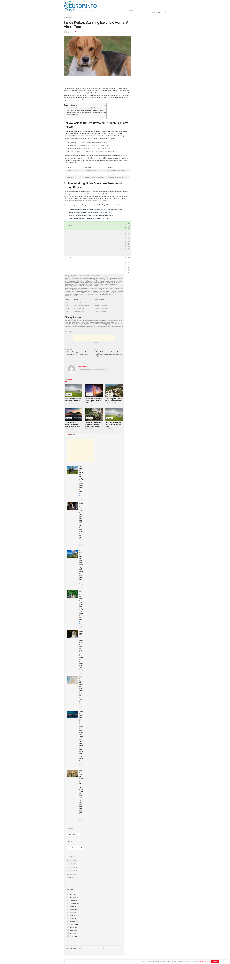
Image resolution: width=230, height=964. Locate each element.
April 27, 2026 (82, 32)
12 (76, 867)
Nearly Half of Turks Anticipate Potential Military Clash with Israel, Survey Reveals (81, 522)
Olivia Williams (74, 924)
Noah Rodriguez (74, 921)
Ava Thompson (74, 897)
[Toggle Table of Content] (104, 105)
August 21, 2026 (90, 428)
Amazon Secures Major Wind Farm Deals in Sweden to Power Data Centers (81, 606)
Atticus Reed (72, 32)
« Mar (68, 883)
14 (69, 870)
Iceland (70, 17)
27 (68, 877)
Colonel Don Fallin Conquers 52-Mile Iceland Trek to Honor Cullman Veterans (93, 424)
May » (72, 883)
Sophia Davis (73, 930)
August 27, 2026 (90, 405)
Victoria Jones (73, 933)
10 (73, 867)
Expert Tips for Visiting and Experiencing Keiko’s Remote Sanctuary (87, 112)
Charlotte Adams (74, 903)
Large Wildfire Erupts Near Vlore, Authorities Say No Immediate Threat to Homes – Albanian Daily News (81, 793)
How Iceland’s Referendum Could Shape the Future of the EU (93, 401)
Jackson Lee (73, 912)
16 (72, 870)
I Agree (215, 961)
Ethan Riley (73, 906)
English (72, 434)
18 (74, 870)
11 (74, 867)
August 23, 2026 (69, 428)
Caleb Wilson (73, 900)
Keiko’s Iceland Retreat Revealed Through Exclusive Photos (85, 108)
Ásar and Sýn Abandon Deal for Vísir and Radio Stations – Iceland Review (114, 401)
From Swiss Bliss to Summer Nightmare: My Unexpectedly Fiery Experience (81, 566)
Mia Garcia (73, 918)
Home (65, 17)
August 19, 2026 (110, 428)
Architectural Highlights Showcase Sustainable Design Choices (86, 110)
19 (76, 870)
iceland (70, 331)
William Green (74, 936)
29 (70, 877)
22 (70, 874)
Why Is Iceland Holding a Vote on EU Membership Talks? (113, 424)
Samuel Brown (74, 927)
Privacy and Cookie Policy (203, 961)
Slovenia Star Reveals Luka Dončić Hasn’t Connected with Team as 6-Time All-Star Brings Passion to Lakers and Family (81, 736)
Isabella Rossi (73, 909)
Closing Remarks (73, 114)
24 (73, 874)
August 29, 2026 (69, 403)
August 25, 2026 (110, 405)
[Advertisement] (133, 4)
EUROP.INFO (73, 949)
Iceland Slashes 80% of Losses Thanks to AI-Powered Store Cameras (72, 424)
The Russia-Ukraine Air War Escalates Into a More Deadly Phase (81, 480)
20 (68, 874)
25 (74, 874)
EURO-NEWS (73, 915)
